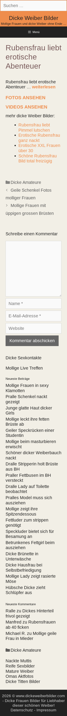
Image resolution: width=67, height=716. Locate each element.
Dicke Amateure (26, 182)
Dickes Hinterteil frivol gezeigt (30, 613)
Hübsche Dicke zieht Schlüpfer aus (25, 590)
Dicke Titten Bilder (23, 681)
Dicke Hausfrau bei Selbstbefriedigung (24, 568)
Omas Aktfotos (20, 676)
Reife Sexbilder (20, 666)
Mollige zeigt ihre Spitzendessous (22, 511)
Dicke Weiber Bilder (33, 18)
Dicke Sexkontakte (24, 357)
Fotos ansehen (25, 97)
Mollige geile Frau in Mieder (31, 636)
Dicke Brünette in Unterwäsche (22, 556)
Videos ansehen (26, 106)
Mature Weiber (20, 671)
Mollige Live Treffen (24, 368)
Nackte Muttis (19, 660)
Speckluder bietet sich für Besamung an (30, 534)
